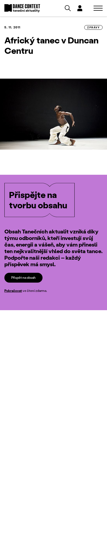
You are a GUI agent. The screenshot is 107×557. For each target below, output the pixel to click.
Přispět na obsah (23, 277)
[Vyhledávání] (68, 8)
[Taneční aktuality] (22, 8)
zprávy (93, 27)
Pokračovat (13, 291)
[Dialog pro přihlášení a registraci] (80, 8)
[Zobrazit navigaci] (98, 8)
